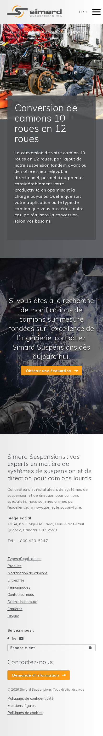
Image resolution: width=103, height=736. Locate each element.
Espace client (22, 647)
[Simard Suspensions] (34, 11)
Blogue (13, 616)
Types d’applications (24, 558)
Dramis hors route (22, 601)
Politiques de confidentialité (30, 698)
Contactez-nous (20, 594)
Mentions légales (21, 705)
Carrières (15, 609)
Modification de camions (44, 32)
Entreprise (15, 580)
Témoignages (18, 587)
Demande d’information (35, 675)
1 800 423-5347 (32, 540)
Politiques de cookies (25, 712)
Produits (14, 566)
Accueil (13, 32)
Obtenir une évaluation (48, 370)
